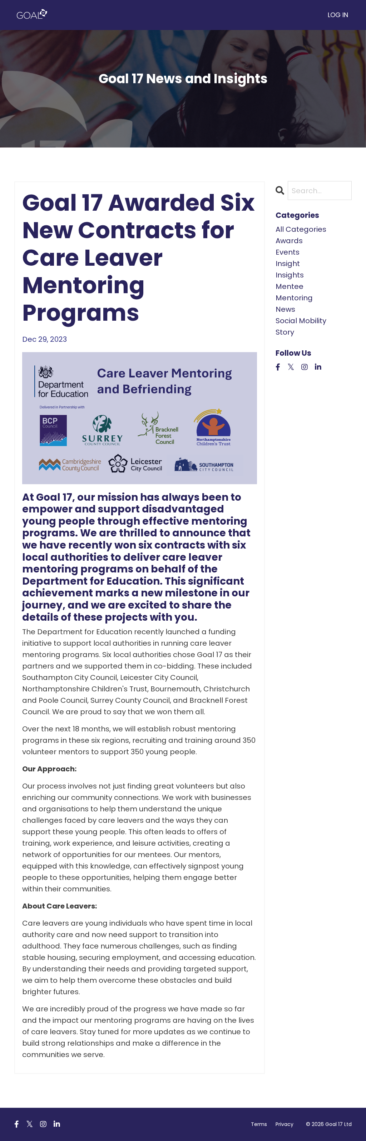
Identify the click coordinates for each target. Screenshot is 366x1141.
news (285, 309)
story (285, 332)
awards (289, 241)
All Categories (301, 229)
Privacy (284, 1124)
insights (290, 275)
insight (288, 264)
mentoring (294, 298)
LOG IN (338, 14)
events (288, 252)
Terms (259, 1124)
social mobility (301, 321)
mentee (289, 286)
